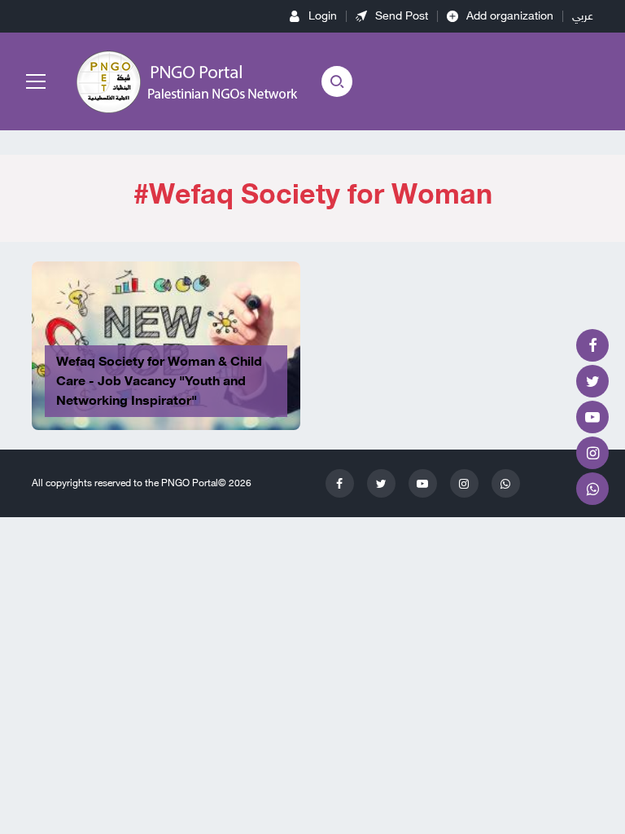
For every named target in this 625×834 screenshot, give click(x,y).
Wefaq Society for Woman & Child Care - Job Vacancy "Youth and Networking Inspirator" (159, 381)
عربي (582, 16)
